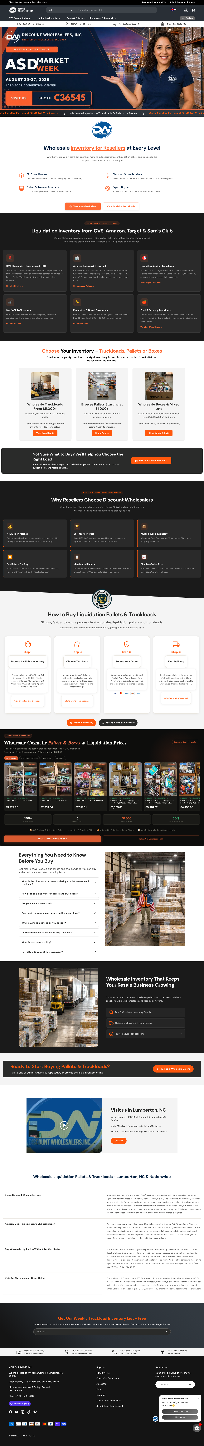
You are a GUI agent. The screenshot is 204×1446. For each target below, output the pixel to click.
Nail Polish (60, 758)
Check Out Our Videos (107, 1378)
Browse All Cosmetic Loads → (186, 742)
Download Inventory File (154, 2)
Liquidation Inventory (48, 18)
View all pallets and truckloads (27, 701)
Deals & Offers (75, 18)
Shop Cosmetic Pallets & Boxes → (52, 839)
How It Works (103, 1372)
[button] (175, 9)
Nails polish (47, 758)
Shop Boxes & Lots (159, 433)
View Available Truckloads (121, 206)
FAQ (98, 1389)
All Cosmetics (11, 758)
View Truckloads (45, 433)
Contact (119, 1140)
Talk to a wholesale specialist (77, 701)
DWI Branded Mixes (19, 18)
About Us (101, 1383)
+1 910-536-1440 (25, 1396)
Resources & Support (101, 18)
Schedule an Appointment (182, 2)
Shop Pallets (102, 433)
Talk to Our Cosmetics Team (151, 839)
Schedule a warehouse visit (176, 698)
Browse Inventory (83, 722)
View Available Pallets (84, 206)
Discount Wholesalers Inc (25, 1436)
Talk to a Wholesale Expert (153, 460)
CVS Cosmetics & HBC (29, 758)
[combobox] (101, 10)
